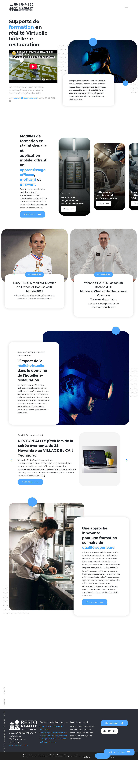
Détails (79, 209)
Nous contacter (112, 723)
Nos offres (30, 693)
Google (4, 690)
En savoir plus (30, 214)
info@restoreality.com (18, 745)
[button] (126, 460)
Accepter (102, 756)
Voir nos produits (117, 752)
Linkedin (4, 702)
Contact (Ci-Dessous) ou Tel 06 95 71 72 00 (4, 733)
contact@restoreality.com (26, 98)
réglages (87, 757)
